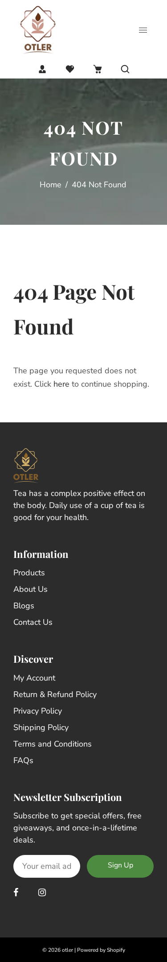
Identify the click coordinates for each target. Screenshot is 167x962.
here (61, 384)
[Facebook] (16, 893)
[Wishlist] (70, 69)
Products (29, 572)
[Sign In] (42, 69)
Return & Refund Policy (55, 694)
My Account (34, 678)
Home (50, 184)
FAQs (23, 760)
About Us (30, 589)
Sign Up (120, 865)
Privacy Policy (37, 711)
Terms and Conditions (52, 744)
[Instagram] (43, 893)
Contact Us (33, 622)
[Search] (125, 69)
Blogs (23, 605)
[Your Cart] (97, 69)
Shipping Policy (41, 727)
